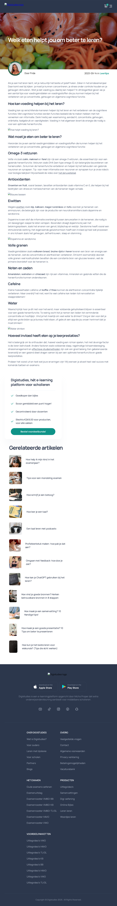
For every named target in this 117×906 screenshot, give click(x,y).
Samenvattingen (69, 792)
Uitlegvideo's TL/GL (37, 852)
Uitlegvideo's (66, 786)
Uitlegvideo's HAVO (37, 846)
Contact (64, 745)
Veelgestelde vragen (70, 739)
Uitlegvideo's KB (35, 858)
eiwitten (20, 206)
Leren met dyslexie (36, 751)
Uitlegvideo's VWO (36, 840)
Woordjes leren (68, 816)
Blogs (29, 769)
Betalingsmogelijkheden (72, 763)
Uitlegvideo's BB (35, 864)
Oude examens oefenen (39, 786)
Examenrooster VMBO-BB (40, 798)
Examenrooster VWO (38, 822)
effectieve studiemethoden (46, 349)
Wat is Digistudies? (37, 739)
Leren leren (66, 810)
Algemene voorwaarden (72, 751)
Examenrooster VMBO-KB (40, 804)
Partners (31, 763)
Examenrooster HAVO (38, 816)
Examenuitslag (34, 792)
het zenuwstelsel (67, 172)
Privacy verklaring (69, 757)
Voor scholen (33, 757)
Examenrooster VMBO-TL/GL (42, 810)
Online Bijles (66, 804)
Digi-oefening (67, 798)
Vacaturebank (67, 769)
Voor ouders (33, 745)
